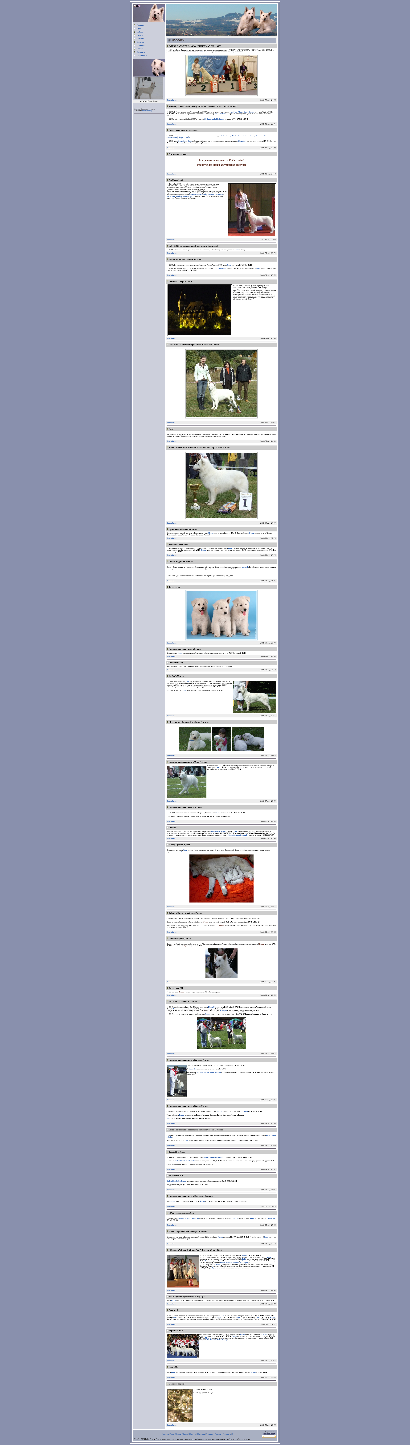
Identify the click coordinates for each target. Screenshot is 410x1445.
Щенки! (172, 827)
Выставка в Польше (178, 544)
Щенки (140, 35)
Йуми (210, 533)
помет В (245, 567)
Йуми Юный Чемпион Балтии (183, 529)
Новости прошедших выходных (184, 130)
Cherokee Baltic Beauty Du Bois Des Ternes (206, 194)
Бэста (272, 1317)
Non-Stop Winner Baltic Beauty (242, 112)
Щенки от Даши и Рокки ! (181, 561)
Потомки (140, 42)
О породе (140, 45)
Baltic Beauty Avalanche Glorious (258, 136)
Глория (245, 1262)
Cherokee (182, 141)
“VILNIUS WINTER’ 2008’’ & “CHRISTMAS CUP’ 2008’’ (195, 46)
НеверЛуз (195, 1218)
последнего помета (218, 831)
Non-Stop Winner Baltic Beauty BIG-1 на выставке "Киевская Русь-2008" (203, 106)
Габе (187, 681)
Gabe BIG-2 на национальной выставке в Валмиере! (193, 246)
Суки (139, 28)
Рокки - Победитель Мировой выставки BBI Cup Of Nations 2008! (199, 447)
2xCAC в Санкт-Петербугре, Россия (185, 913)
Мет (174, 1317)
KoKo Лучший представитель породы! (187, 1296)
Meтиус (244, 1261)
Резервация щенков (178, 154)
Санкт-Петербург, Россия (180, 938)
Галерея (140, 49)
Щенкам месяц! (176, 662)
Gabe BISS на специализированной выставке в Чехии (194, 344)
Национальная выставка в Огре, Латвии (188, 762)
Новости (140, 25)
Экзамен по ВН (176, 988)
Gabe (201, 52)
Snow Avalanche (221, 114)
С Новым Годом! (176, 1384)
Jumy (171, 429)
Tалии (234, 831)
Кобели (140, 32)
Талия (207, 1261)
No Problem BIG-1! (177, 1175)
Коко (230, 548)
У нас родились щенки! (179, 844)
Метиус (208, 1338)
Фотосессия (174, 587)
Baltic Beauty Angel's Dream (179, 137)
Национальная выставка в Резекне (185, 649)
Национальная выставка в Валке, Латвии (188, 1106)
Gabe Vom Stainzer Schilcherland (180, 196)
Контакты (141, 52)
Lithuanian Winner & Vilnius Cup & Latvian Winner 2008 (195, 1250)
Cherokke (222, 268)
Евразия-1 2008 (176, 1330)
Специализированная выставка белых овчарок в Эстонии (196, 1130)
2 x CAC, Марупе (176, 676)
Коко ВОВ (173, 1367)
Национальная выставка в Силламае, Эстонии (191, 1196)
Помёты (140, 39)
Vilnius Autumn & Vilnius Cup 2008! (185, 259)
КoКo (173, 1300)
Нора (258, 1317)
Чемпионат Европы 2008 (180, 281)
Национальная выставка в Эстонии (185, 807)
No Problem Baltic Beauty (214, 119)
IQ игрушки (142, 55)
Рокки (203, 550)
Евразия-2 (173, 1310)
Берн (238, 1317)
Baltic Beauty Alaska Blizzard (232, 136)
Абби (219, 1317)
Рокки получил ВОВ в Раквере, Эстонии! (188, 1231)
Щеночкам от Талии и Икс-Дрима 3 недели (189, 722)
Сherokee (242, 141)
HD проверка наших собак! (181, 1213)
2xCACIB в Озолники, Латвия (183, 1001)
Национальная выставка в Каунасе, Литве (189, 1060)
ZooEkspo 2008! (176, 180)
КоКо (170, 1137)
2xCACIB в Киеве (177, 1152)
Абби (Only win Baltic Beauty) (209, 1072)
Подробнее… (172, 100)
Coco (229, 265)
